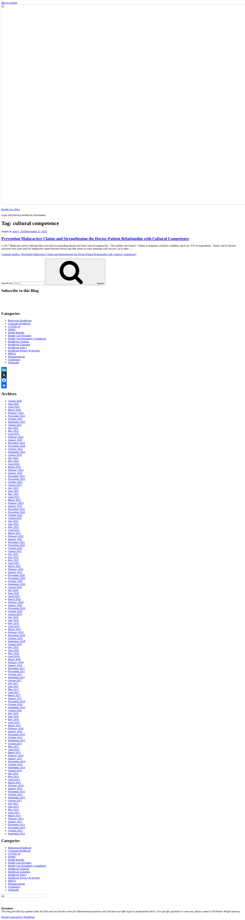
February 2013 (16, 818)
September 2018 (16, 641)
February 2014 (16, 785)
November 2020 (16, 578)
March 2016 (14, 725)
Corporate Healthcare (19, 323)
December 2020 (16, 575)
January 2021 (15, 572)
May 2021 (13, 560)
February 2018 (16, 662)
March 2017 (14, 695)
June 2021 (13, 557)
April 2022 (14, 530)
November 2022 (16, 512)
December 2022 (16, 509)
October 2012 (15, 830)
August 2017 (15, 680)
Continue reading (69, 254)
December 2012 (16, 824)
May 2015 (13, 746)
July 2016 (13, 713)
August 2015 (15, 743)
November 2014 (16, 761)
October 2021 (15, 548)
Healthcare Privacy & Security (24, 350)
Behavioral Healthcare (20, 320)
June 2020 (13, 593)
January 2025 (15, 440)
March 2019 (14, 629)
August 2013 (15, 800)
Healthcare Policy (17, 347)
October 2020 (15, 581)
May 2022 (13, 527)
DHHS (12, 329)
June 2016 (13, 716)
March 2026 (14, 409)
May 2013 (13, 809)
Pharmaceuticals (16, 356)
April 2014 (14, 779)
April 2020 (14, 596)
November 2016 (16, 701)
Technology (14, 359)
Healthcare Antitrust (18, 341)
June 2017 (13, 686)
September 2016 (16, 707)
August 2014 (15, 770)
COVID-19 (14, 326)
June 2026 (13, 403)
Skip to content (9, 2)
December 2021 (16, 542)
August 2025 (15, 425)
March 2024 (14, 467)
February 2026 (16, 413)
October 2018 (15, 638)
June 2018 (13, 650)
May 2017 (13, 689)
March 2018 (14, 659)
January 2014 (15, 788)
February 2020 (16, 602)
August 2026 (15, 400)
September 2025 (16, 422)
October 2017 (15, 674)
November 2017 (16, 671)
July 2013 (13, 803)
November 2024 (16, 446)
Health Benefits (16, 332)
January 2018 (15, 665)
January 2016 (15, 731)
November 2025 (16, 416)
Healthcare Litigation (19, 344)
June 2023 (13, 491)
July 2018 (13, 647)
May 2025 (13, 431)
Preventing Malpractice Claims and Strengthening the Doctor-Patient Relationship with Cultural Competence (95, 238)
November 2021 (16, 545)
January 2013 (15, 821)
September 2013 (16, 797)
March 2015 (14, 752)
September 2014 (16, 767)
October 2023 (15, 482)
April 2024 (14, 464)
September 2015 (16, 740)
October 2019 (15, 611)
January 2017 (15, 698)
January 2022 (15, 539)
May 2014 (13, 776)
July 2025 (13, 428)
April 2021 (14, 563)
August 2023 (15, 485)
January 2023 (15, 506)
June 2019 (13, 620)
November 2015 (16, 734)
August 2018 (15, 644)
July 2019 (13, 617)
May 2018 (13, 653)
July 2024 (13, 458)
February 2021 (16, 569)
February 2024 (16, 470)
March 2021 (14, 566)
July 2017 (13, 683)
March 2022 (14, 533)
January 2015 (15, 758)
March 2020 (14, 599)
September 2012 (16, 833)
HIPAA (12, 353)
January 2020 (15, 605)
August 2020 (15, 587)
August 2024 (15, 455)
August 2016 (15, 710)
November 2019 (16, 608)
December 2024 (16, 443)
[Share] (122, 385)
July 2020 (13, 590)
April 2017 (14, 692)
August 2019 (15, 614)
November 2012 (16, 827)
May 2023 (13, 494)
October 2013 (15, 794)
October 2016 (15, 704)
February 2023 (16, 503)
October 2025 (15, 419)
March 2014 (14, 782)
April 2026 (14, 406)
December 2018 (16, 635)
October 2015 (15, 737)
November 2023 (16, 479)
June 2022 (13, 524)
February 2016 (16, 728)
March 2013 (14, 815)
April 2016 (14, 722)
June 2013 (13, 806)
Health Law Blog (10, 209)
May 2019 (13, 623)
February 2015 (16, 755)
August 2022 (15, 518)
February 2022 (16, 536)
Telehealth (13, 362)
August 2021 (15, 551)
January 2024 (15, 473)
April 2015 (14, 749)
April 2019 (14, 626)
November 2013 (16, 791)
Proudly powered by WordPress (18, 917)
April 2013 (14, 812)
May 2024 (13, 461)
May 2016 (13, 719)
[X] (122, 375)
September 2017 (16, 677)
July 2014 (13, 773)
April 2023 (14, 497)
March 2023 (14, 500)
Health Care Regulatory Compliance (27, 338)
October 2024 (15, 449)
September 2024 (16, 452)
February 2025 (16, 437)
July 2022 (13, 521)
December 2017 (16, 668)
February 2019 (16, 632)
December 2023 (16, 476)
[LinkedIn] (122, 369)
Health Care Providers (19, 335)
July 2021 (13, 554)
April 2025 (14, 434)
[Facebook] (122, 380)
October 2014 (15, 764)
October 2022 (15, 515)
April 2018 (14, 656)
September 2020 (16, 584)
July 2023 (13, 488)
